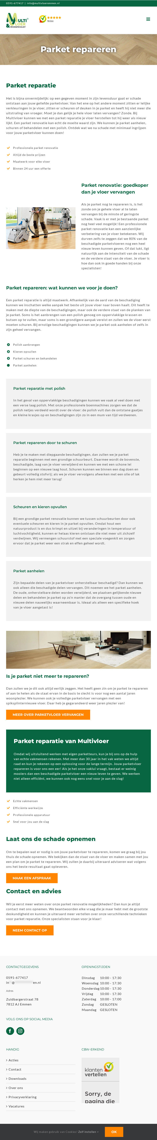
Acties (14, 1060)
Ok (114, 1132)
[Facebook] (10, 1031)
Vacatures (17, 1106)
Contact (15, 1069)
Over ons (16, 1088)
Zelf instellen (87, 1131)
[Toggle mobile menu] (148, 19)
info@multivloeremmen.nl (43, 3)
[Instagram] (20, 1031)
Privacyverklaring (23, 1097)
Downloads (18, 1078)
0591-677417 (15, 3)
